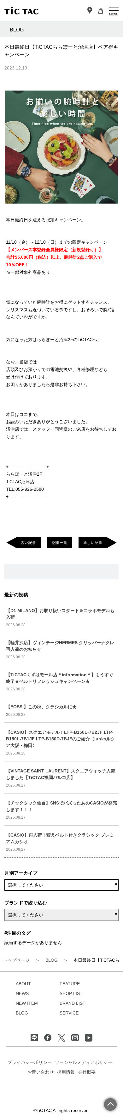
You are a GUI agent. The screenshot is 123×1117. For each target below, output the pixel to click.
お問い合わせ (40, 1072)
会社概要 (87, 1072)
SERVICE (69, 1012)
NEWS (22, 993)
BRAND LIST (72, 1003)
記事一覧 (59, 542)
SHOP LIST (71, 993)
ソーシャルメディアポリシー (83, 1062)
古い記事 (28, 542)
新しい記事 (92, 542)
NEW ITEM (27, 1003)
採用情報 (66, 1072)
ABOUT (23, 983)
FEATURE (70, 983)
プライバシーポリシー (30, 1062)
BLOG (22, 1012)
